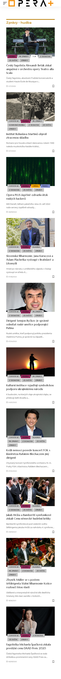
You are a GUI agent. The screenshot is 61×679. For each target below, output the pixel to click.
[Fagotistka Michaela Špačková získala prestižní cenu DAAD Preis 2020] (30, 621)
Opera (35, 186)
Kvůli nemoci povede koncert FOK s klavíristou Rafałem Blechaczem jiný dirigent (28, 454)
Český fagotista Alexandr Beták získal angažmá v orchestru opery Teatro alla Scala (30, 69)
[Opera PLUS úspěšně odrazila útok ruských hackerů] (30, 171)
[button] (5, 3)
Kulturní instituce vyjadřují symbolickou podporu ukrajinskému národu (30, 387)
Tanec (45, 186)
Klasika (36, 247)
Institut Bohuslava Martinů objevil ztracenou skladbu (26, 136)
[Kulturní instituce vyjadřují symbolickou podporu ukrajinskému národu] (30, 361)
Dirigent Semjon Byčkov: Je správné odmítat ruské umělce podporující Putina (27, 324)
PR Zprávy (24, 56)
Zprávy (24, 60)
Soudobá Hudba (17, 125)
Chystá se (14, 121)
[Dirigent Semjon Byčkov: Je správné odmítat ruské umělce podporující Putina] (30, 297)
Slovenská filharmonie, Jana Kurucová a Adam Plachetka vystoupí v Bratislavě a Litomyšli (29, 259)
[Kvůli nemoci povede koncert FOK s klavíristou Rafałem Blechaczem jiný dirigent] (30, 422)
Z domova (45, 56)
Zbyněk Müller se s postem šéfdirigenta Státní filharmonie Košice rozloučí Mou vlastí (29, 583)
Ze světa (13, 60)
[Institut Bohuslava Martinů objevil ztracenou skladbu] (30, 106)
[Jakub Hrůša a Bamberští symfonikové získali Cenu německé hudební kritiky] (30, 491)
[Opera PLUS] (30, 3)
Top (34, 56)
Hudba (12, 56)
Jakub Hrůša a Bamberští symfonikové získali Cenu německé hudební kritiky (28, 516)
